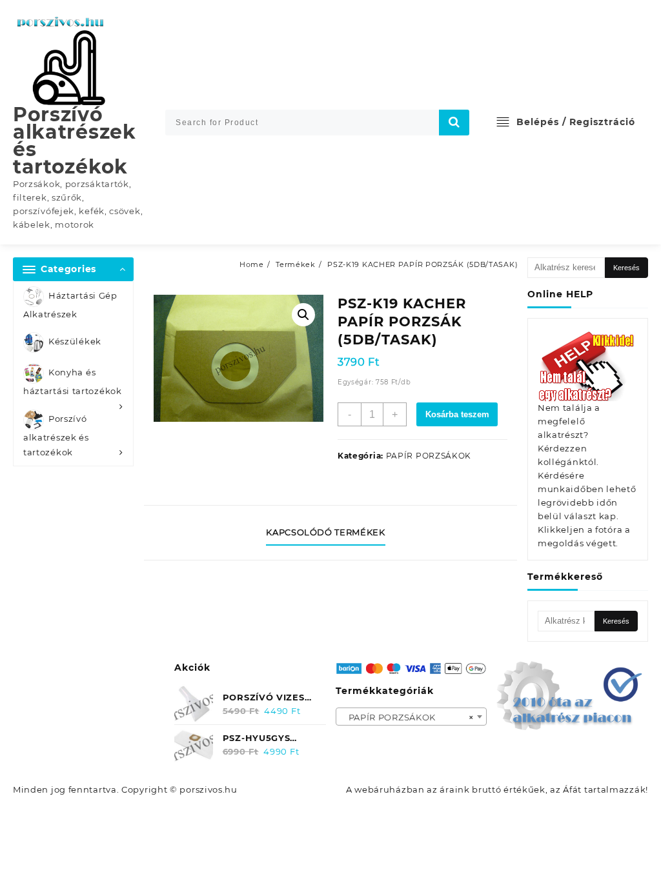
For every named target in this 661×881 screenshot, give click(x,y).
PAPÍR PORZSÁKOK (429, 455)
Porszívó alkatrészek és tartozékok (74, 141)
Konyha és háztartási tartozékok (72, 382)
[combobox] (411, 717)
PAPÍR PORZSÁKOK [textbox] (407, 717)
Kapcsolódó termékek (325, 532)
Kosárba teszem (457, 414)
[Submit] (454, 122)
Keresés (626, 268)
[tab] (330, 532)
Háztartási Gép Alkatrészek (70, 304)
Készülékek (74, 342)
